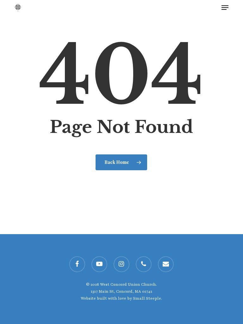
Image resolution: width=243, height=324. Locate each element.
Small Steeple (147, 298)
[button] (224, 7)
